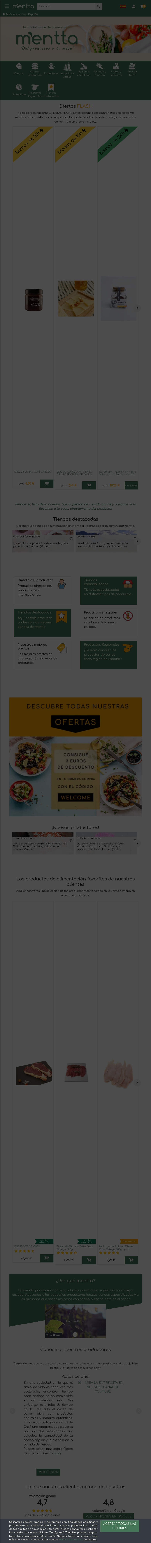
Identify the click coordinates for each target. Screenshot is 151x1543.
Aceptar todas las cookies (119, 1526)
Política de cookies (70, 1539)
